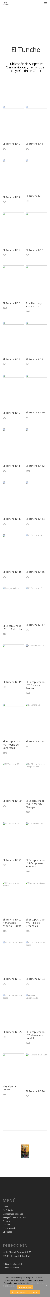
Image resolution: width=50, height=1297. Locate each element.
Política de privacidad (12, 1264)
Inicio (5, 1206)
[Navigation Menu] (45, 3)
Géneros (6, 1224)
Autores (6, 1221)
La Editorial (8, 1210)
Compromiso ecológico (13, 1214)
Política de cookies (11, 1267)
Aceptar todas (25, 1287)
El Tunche (7, 1232)
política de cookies (38, 1283)
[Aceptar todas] (46, 1285)
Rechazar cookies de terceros (25, 1292)
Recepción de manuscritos (14, 1217)
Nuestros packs (9, 1228)
